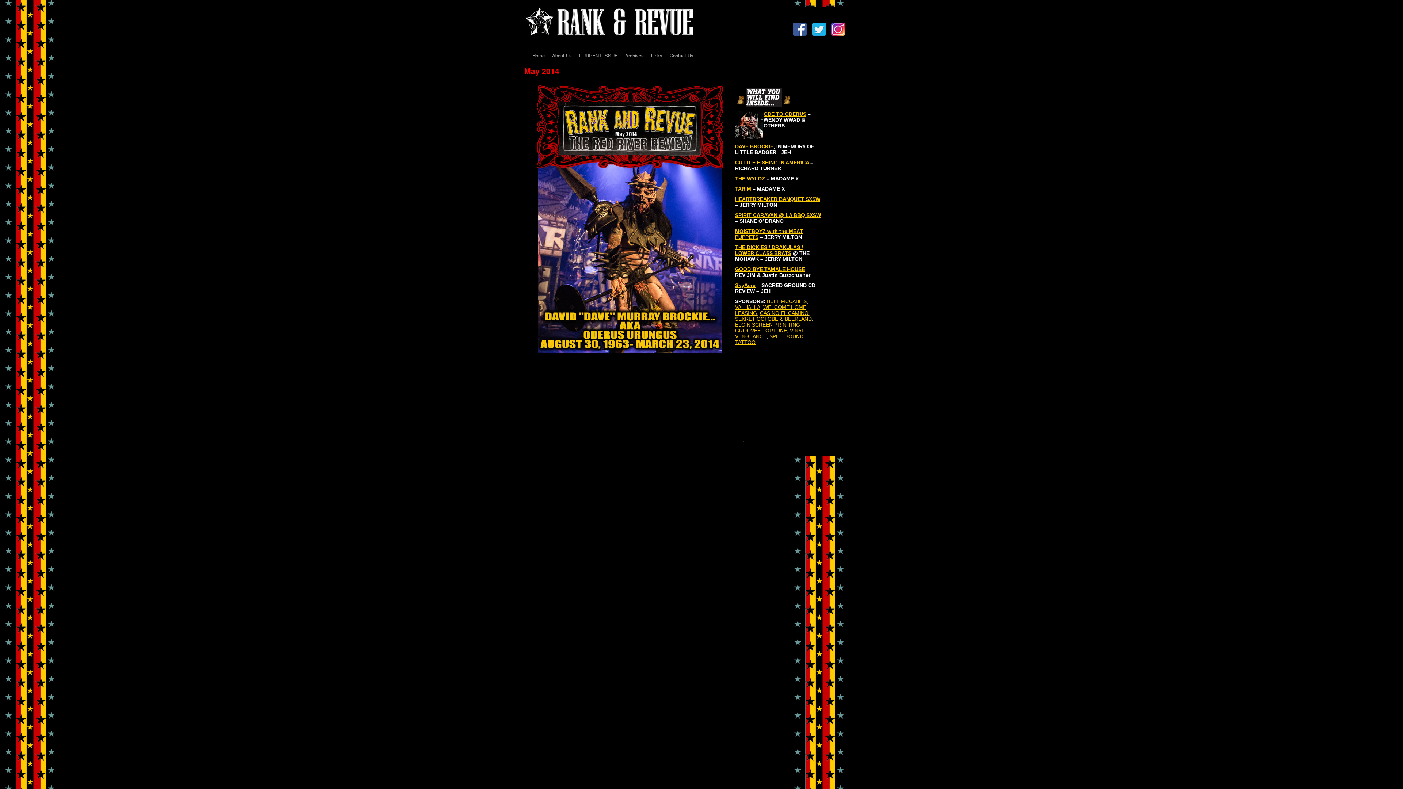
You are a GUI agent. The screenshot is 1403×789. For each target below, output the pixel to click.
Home (538, 55)
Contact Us (681, 55)
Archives (634, 55)
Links (656, 55)
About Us (562, 55)
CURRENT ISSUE (598, 55)
